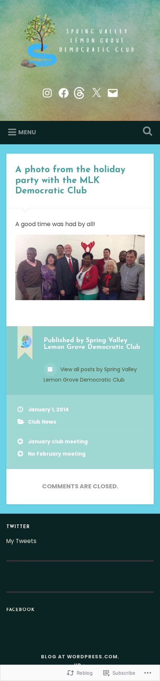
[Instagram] (47, 92)
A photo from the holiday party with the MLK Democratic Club (70, 181)
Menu (27, 132)
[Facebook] (64, 92)
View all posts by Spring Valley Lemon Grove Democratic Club (90, 374)
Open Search (146, 132)
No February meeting (57, 453)
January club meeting (58, 441)
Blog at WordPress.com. (80, 656)
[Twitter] (96, 92)
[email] (113, 92)
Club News (42, 421)
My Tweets (21, 541)
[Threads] (80, 92)
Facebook (20, 610)
